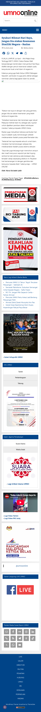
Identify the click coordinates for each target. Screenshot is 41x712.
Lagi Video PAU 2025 (12, 518)
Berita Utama (28, 48)
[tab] (20, 372)
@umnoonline (22, 566)
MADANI (21, 698)
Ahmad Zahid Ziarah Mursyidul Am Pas (20, 302)
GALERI (20, 661)
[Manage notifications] (5, 707)
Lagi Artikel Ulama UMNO (18, 484)
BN (20, 686)
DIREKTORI (20, 665)
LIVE (20, 657)
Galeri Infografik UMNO (13, 357)
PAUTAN (20, 669)
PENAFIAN (20, 673)
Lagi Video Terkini (11, 516)
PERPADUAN (20, 694)
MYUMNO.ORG (16, 4)
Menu (4, 30)
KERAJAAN (20, 690)
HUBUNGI (20, 678)
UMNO (20, 682)
